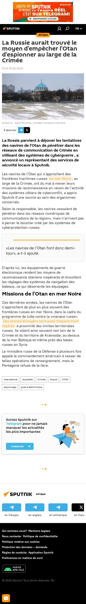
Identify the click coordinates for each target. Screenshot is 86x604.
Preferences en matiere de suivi (22, 558)
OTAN (65, 379)
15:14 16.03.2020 (12, 68)
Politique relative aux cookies (21, 541)
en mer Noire (60, 178)
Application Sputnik (40, 552)
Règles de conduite (14, 552)
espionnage (10, 387)
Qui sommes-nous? (14, 531)
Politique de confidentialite (40, 536)
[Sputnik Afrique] (12, 30)
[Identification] (59, 28)
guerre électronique (31, 387)
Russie (53, 379)
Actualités (27, 379)
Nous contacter (11, 536)
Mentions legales (39, 531)
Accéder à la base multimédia (49, 122)
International (10, 379)
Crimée (41, 379)
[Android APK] (14, 569)
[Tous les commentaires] (6, 598)
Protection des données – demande (24, 547)
